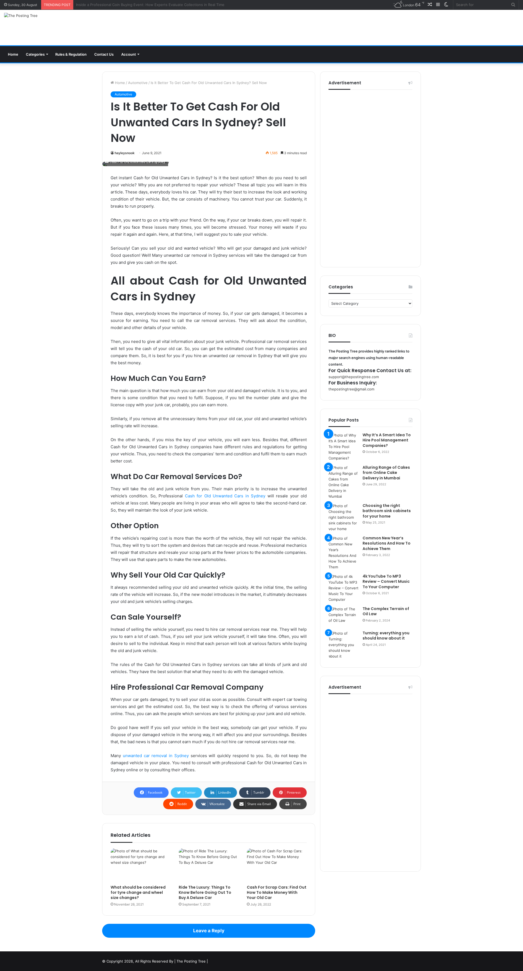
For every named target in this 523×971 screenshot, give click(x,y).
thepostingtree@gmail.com (351, 389)
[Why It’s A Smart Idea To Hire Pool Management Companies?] (343, 446)
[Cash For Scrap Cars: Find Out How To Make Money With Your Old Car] (277, 865)
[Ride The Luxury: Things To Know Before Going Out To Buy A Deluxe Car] (209, 865)
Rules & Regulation (71, 54)
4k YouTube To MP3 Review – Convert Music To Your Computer (386, 581)
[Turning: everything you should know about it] (343, 645)
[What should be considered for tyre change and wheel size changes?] (141, 865)
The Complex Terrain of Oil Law (386, 611)
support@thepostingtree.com (354, 377)
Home (13, 54)
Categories (35, 54)
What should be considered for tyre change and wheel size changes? (138, 892)
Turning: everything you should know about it (386, 635)
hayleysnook (125, 153)
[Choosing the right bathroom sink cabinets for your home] (343, 517)
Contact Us (104, 54)
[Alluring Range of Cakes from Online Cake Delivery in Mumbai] (343, 482)
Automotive (138, 82)
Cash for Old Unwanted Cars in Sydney (225, 495)
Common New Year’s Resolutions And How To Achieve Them (387, 543)
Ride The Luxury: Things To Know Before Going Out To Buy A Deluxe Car (205, 892)
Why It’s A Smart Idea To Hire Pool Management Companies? (387, 440)
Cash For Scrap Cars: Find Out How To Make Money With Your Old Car (276, 892)
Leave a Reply (208, 930)
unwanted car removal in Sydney (156, 755)
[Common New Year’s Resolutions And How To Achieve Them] (343, 553)
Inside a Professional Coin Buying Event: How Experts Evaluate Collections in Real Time (150, 4)
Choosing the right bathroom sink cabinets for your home (387, 511)
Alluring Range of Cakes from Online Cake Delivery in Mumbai (386, 473)
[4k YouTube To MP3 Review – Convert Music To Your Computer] (343, 588)
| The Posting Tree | (191, 961)
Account (128, 54)
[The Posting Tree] (21, 16)
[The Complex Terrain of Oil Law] (343, 616)
